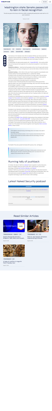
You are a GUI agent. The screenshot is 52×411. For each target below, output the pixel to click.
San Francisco (21, 168)
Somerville (27, 171)
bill (13, 49)
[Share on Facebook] (5, 65)
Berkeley (28, 168)
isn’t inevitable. (31, 57)
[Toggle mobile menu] (50, 1)
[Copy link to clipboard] (5, 57)
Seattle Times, (19, 117)
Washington (27, 51)
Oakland (34, 168)
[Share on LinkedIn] (5, 62)
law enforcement (36, 49)
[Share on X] (5, 59)
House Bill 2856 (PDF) (25, 119)
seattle (12, 51)
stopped (24, 173)
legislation (44, 49)
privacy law (6, 51)
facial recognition (26, 49)
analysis (45, 104)
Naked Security (7, 49)
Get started (45, 1)
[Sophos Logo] (5, 1)
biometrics (18, 49)
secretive (18, 98)
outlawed (26, 165)
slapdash (30, 98)
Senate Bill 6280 (19, 51)
